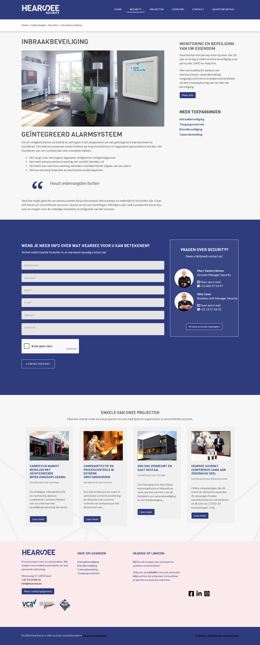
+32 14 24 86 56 (31, 579)
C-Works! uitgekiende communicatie (216, 635)
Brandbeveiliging (190, 129)
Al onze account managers (204, 326)
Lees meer (38, 519)
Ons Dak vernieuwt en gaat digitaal (154, 467)
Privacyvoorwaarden (94, 635)
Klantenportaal (223, 9)
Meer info (187, 95)
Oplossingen (38, 25)
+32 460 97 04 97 (211, 286)
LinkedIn (152, 572)
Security (135, 9)
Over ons (178, 9)
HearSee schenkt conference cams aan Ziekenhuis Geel (208, 469)
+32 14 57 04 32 (210, 309)
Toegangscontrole (191, 124)
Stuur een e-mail (210, 282)
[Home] (41, 5)
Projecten (156, 9)
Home (117, 9)
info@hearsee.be (32, 583)
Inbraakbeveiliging (191, 119)
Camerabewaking (191, 134)
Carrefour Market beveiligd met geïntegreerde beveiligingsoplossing (47, 471)
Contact (198, 9)
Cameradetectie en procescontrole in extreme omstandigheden (99, 471)
